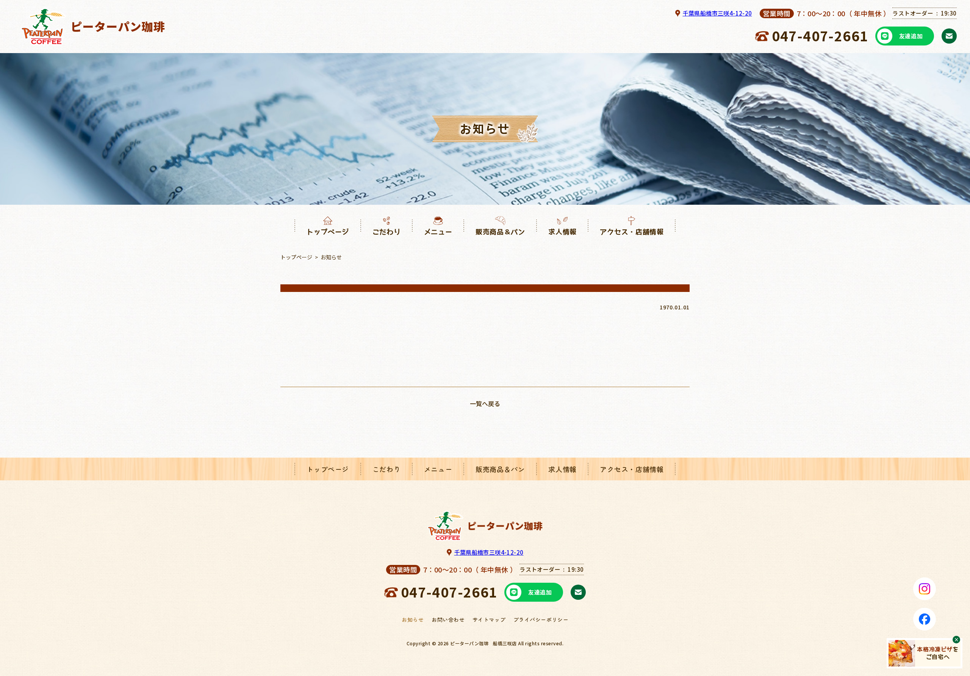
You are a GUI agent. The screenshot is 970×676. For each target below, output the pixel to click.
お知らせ (413, 619)
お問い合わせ (448, 619)
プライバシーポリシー (541, 619)
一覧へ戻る (485, 403)
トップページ (296, 257)
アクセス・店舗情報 (631, 469)
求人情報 (562, 469)
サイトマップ (488, 619)
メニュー (438, 469)
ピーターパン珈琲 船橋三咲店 (483, 643)
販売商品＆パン (500, 469)
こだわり (386, 469)
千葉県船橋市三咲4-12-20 (717, 13)
